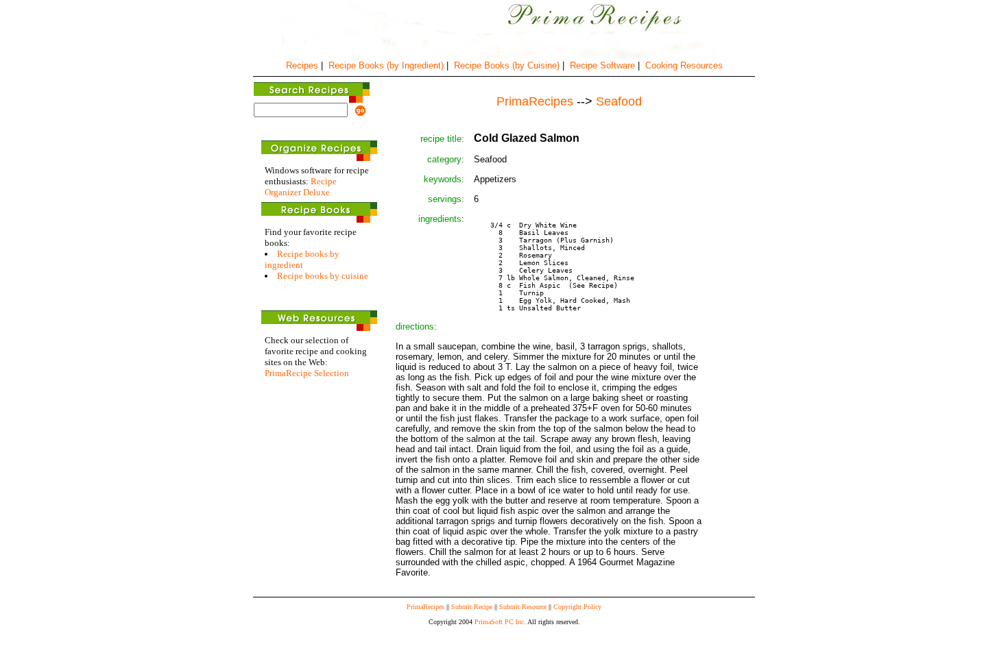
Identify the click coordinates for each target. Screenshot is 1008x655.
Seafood (619, 101)
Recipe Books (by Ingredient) (386, 65)
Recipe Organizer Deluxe (301, 186)
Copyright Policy (577, 606)
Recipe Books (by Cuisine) (507, 65)
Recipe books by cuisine (322, 276)
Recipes (302, 65)
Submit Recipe (471, 606)
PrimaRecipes (425, 606)
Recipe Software (602, 65)
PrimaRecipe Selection (307, 373)
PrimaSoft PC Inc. (500, 622)
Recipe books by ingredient (302, 259)
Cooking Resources (684, 65)
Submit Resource (523, 606)
